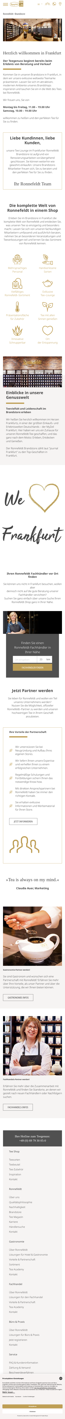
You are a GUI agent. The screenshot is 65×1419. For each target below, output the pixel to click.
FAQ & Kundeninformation (23, 1362)
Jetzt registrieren (18, 1340)
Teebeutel (14, 1164)
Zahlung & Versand (20, 1367)
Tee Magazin (16, 1217)
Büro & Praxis (17, 1322)
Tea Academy (16, 1269)
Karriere (13, 1221)
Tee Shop (14, 1151)
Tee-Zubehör (16, 1169)
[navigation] (40, 4)
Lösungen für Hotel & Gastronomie (28, 1254)
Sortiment (14, 1264)
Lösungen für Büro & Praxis (24, 1335)
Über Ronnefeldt (18, 1249)
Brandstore (15, 1212)
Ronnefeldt (8, 13)
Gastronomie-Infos (18, 997)
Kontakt (13, 1179)
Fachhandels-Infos (18, 1107)
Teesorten (14, 1159)
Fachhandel (15, 1284)
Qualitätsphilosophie (20, 1202)
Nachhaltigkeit (17, 1207)
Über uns (14, 1197)
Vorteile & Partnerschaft (22, 1259)
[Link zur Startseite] (16, 4)
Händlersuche (17, 1226)
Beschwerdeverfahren (21, 1372)
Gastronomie (16, 1241)
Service (13, 1354)
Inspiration (15, 1174)
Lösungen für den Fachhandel (26, 1297)
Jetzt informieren (23, 821)
